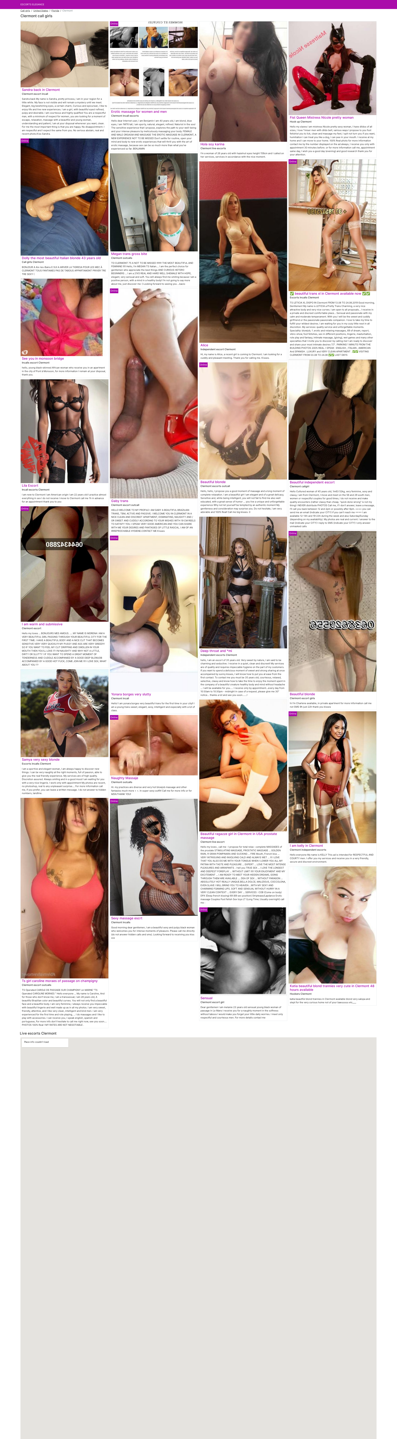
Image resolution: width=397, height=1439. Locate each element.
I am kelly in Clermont (306, 846)
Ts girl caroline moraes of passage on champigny (60, 981)
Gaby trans (119, 501)
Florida (55, 10)
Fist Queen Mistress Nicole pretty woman (322, 117)
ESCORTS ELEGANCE (32, 4)
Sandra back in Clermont (41, 90)
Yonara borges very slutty (131, 694)
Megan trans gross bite (129, 254)
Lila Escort (30, 485)
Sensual (206, 998)
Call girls (25, 10)
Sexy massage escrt (126, 918)
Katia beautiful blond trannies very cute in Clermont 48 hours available (332, 988)
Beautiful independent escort (312, 482)
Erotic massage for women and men (139, 112)
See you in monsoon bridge (43, 358)
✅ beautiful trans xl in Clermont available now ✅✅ (330, 293)
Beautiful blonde (213, 482)
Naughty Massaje (124, 778)
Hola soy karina (212, 144)
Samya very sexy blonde (41, 759)
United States (40, 10)
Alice (204, 345)
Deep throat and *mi (216, 651)
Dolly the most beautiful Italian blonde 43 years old (61, 258)
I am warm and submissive (42, 624)
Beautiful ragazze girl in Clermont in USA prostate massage (239, 836)
